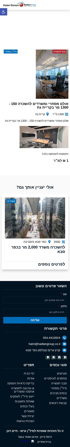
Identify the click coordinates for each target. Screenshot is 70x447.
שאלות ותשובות (24, 401)
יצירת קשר (27, 416)
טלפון (63, 306)
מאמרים (29, 411)
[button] (3, 11)
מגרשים (62, 373)
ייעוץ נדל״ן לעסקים (22, 396)
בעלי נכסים (27, 406)
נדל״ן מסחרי (59, 388)
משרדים (62, 398)
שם (64, 294)
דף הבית (61, 32)
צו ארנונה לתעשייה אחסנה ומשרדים (22, 390)
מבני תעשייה (59, 383)
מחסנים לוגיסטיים (55, 378)
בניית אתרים (44, 441)
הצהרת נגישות (25, 421)
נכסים (49, 32)
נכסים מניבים (58, 393)
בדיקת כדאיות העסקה (20, 383)
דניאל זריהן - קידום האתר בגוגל (35, 437)
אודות (30, 378)
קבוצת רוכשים (58, 403)
